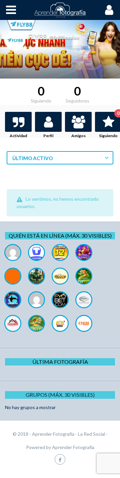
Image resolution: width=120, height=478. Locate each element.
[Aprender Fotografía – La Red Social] (60, 10)
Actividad (18, 135)
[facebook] (60, 459)
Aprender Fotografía (73, 447)
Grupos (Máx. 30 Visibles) (60, 394)
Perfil (48, 135)
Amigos (78, 135)
